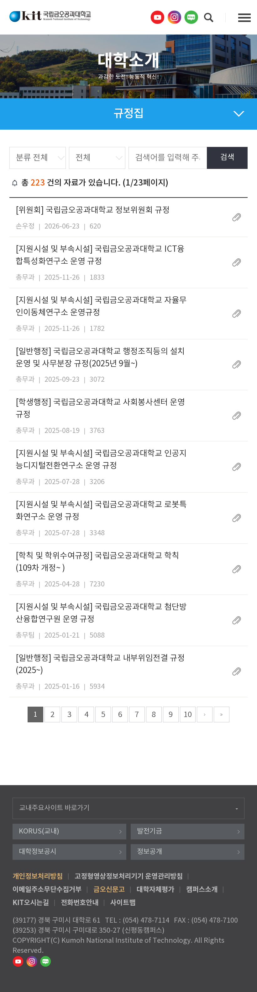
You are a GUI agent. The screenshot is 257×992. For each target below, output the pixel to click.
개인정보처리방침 (38, 876)
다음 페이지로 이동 (204, 714)
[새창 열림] (158, 17)
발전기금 (149, 831)
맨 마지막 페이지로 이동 (221, 714)
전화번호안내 (79, 903)
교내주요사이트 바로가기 (54, 808)
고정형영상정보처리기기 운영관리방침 (129, 876)
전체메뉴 (244, 17)
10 (188, 714)
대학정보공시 (37, 852)
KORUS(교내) (39, 831)
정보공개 (149, 852)
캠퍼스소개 (202, 890)
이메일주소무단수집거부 (47, 890)
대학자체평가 (155, 890)
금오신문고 (109, 890)
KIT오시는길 (31, 903)
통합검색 (208, 17)
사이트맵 (122, 903)
